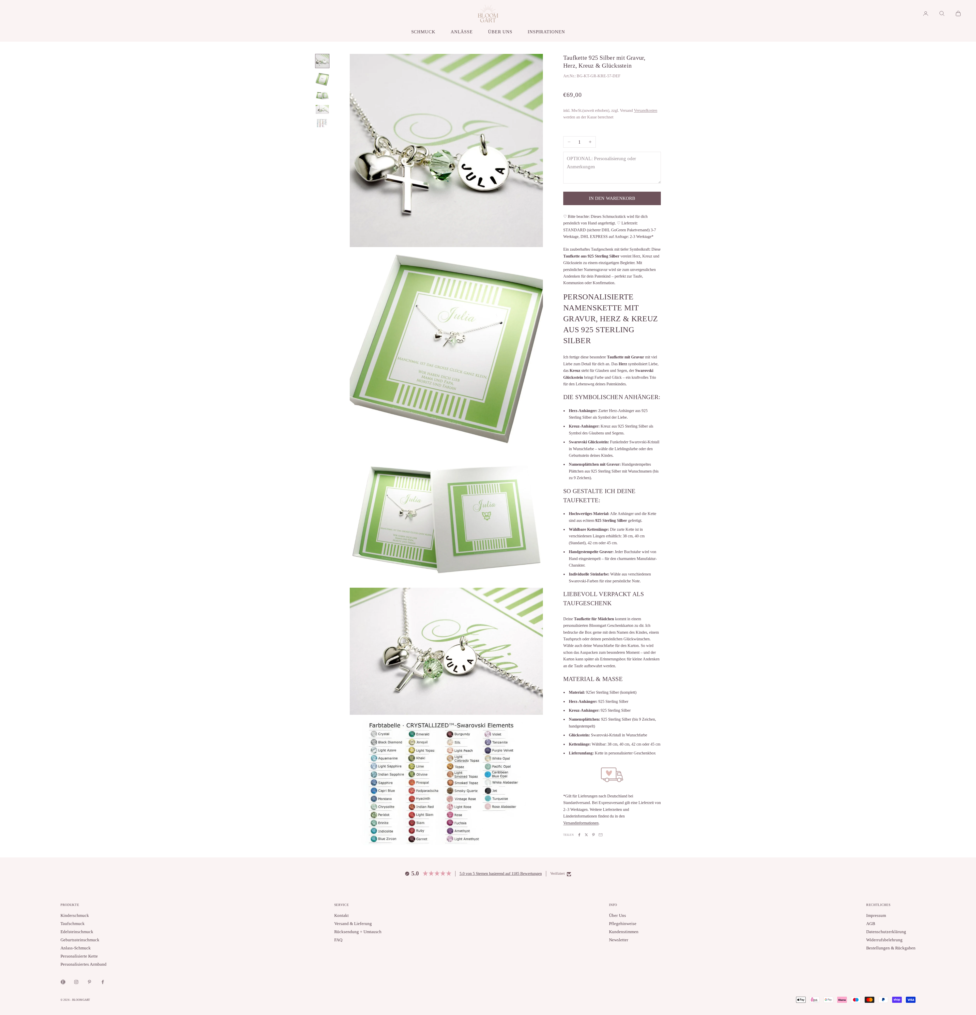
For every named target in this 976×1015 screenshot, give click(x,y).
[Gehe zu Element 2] (322, 79)
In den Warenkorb (612, 198)
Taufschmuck (72, 923)
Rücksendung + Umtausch (358, 931)
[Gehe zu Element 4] (322, 109)
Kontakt (341, 915)
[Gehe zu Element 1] (322, 61)
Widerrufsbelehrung (884, 939)
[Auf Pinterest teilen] (593, 835)
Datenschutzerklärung (886, 931)
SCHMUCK (423, 31)
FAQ (338, 939)
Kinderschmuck (74, 915)
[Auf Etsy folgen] (63, 982)
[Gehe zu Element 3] (322, 95)
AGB (870, 923)
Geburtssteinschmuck (79, 939)
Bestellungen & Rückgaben (891, 948)
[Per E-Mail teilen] (601, 835)
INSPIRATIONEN (546, 31)
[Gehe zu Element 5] (322, 123)
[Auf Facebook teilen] (579, 835)
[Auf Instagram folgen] (76, 981)
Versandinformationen (581, 823)
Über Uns (617, 915)
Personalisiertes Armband (83, 964)
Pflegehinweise (622, 923)
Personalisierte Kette (79, 956)
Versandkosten (645, 110)
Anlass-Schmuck (75, 948)
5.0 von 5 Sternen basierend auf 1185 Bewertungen (501, 873)
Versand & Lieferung (353, 923)
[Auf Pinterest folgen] (89, 981)
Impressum (876, 915)
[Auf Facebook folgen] (102, 981)
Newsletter (618, 939)
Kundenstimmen (623, 931)
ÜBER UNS (500, 31)
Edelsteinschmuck (76, 931)
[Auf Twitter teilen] (586, 835)
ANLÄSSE (462, 31)
